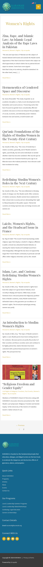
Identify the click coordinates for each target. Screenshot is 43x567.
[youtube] (13, 538)
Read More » (6, 78)
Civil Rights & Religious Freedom (13, 391)
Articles (4, 482)
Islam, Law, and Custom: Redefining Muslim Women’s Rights (21, 275)
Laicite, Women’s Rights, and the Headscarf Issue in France (20, 227)
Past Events (29, 391)
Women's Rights (15, 50)
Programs (5, 479)
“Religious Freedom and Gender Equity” (18, 386)
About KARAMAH (7, 476)
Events (4, 488)
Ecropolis (14, 562)
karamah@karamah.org (14, 525)
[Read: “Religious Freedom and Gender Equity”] (21, 372)
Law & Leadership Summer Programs (14, 504)
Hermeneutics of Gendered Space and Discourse (20, 89)
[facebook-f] (4, 538)
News (4, 485)
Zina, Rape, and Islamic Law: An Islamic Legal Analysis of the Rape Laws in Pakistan (19, 41)
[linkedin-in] (17, 538)
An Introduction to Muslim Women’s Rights (20, 324)
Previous (20, 425)
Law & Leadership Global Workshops (14, 507)
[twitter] (9, 538)
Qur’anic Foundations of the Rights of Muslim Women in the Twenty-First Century (21, 135)
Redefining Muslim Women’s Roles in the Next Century (21, 181)
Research (5, 50)
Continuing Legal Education (11, 510)
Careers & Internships (9, 513)
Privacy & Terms (28, 558)
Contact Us (5, 491)
